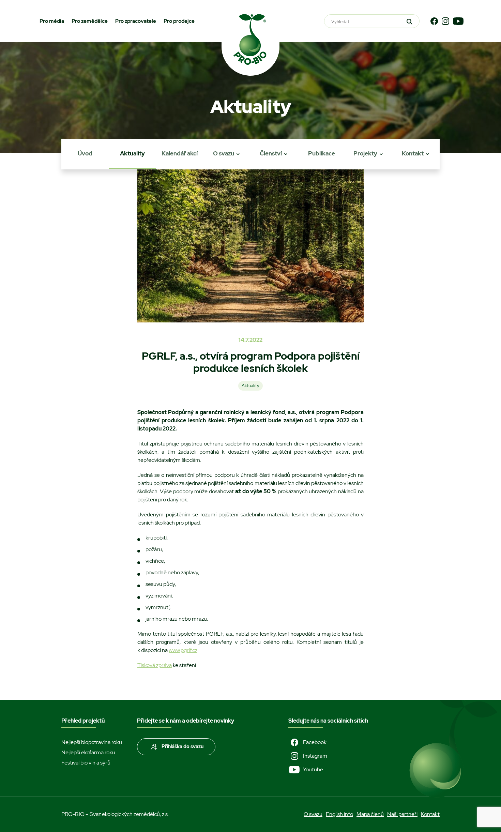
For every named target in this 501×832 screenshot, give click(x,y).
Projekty (365, 153)
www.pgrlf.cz (183, 650)
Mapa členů (370, 814)
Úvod (85, 153)
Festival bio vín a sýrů (85, 762)
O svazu (223, 153)
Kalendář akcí (180, 153)
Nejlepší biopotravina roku (91, 742)
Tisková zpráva (154, 665)
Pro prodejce (179, 21)
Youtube (313, 769)
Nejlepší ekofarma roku (88, 752)
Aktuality (132, 153)
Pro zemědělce (90, 21)
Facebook (315, 742)
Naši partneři (402, 814)
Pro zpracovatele (135, 21)
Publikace (321, 153)
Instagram (315, 755)
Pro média (52, 21)
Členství (271, 153)
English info (339, 814)
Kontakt (413, 153)
